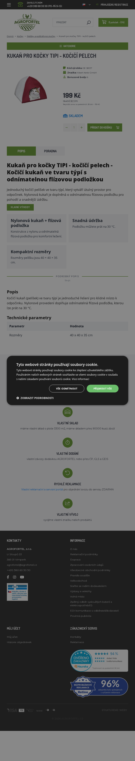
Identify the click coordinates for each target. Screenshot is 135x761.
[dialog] (67, 380)
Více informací (80, 379)
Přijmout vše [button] (103, 388)
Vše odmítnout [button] (67, 388)
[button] (35, 398)
